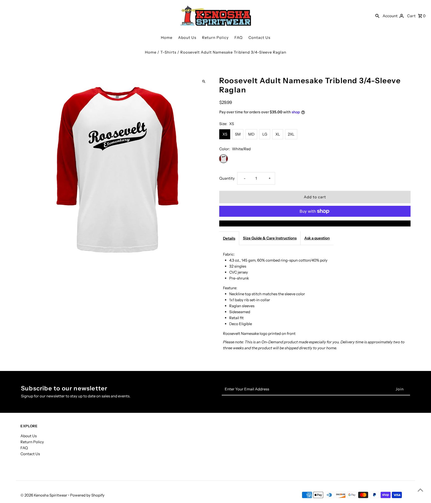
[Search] (377, 15)
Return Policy (215, 37)
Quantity (227, 178)
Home (166, 37)
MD (251, 134)
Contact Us (259, 37)
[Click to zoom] (203, 81)
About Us (187, 37)
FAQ (238, 37)
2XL (291, 134)
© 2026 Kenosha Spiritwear (44, 495)
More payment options (315, 223)
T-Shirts (168, 52)
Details (229, 238)
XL (277, 134)
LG (264, 134)
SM (238, 134)
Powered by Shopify (87, 495)
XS (224, 134)
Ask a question (317, 238)
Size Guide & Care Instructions (270, 238)
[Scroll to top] (420, 490)
